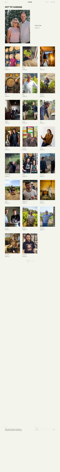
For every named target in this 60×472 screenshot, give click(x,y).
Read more (36, 27)
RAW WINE (30, 2)
